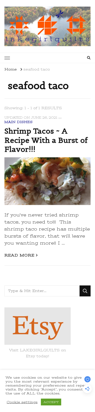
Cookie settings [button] (22, 402)
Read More (19, 255)
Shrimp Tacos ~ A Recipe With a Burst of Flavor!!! (46, 140)
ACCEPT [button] (51, 402)
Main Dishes (18, 122)
